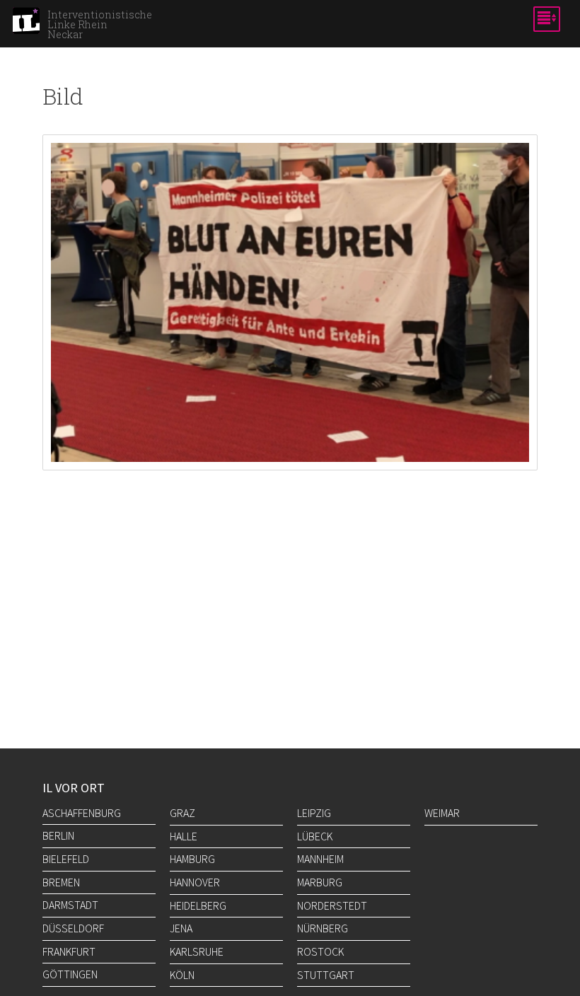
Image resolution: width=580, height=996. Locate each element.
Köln (182, 975)
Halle (183, 836)
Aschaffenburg (81, 813)
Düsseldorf (73, 928)
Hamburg (192, 859)
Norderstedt (332, 905)
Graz (182, 813)
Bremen (61, 882)
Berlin (58, 835)
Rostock (320, 951)
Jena (181, 928)
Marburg (319, 882)
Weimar (442, 813)
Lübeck (314, 836)
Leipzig (314, 813)
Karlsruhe (197, 951)
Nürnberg (322, 928)
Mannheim (320, 859)
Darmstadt (70, 905)
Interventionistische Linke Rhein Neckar (99, 25)
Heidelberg (198, 905)
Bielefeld (65, 859)
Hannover (195, 882)
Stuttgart (325, 975)
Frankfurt (68, 951)
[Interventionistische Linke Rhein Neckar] (26, 25)
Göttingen (70, 974)
